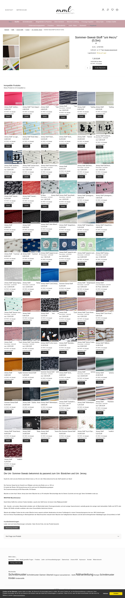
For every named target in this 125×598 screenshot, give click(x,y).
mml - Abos (73, 25)
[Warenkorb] (117, 10)
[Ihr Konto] (103, 10)
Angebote (93, 25)
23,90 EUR (26, 405)
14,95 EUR (99, 345)
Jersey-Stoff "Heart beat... (12, 431)
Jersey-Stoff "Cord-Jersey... (49, 283)
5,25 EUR (26, 139)
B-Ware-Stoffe (111, 22)
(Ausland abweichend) (110, 50)
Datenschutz (65, 559)
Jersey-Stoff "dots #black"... (50, 224)
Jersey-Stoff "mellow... (11, 107)
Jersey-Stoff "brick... (65, 373)
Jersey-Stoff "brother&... (103, 136)
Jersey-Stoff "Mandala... (67, 343)
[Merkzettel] (112, 10)
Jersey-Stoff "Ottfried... (103, 343)
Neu (10, 22)
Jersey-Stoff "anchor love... (31, 165)
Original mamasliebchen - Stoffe (64, 575)
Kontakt (9, 10)
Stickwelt (83, 25)
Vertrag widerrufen (15, 562)
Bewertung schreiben (12, 527)
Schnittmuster (27, 22)
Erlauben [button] (116, 593)
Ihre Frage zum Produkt (13, 536)
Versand (100, 63)
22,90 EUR (99, 375)
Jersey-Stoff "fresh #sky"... (31, 137)
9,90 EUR (26, 315)
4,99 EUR (7, 109)
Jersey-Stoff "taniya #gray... (13, 283)
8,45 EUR (7, 405)
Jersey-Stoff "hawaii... (11, 196)
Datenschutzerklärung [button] (19, 595)
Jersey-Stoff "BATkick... (85, 165)
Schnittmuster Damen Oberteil (40, 575)
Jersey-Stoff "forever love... (49, 165)
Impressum (21, 10)
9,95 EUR (26, 256)
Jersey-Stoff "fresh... (47, 137)
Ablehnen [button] (105, 593)
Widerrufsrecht (97, 559)
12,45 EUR (44, 345)
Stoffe (17, 22)
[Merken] (67, 67)
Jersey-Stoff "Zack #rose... (86, 312)
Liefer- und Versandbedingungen (50, 559)
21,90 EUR (62, 345)
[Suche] (107, 10)
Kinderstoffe (20, 578)
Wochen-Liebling (73, 22)
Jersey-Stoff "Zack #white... (31, 342)
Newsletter (11, 559)
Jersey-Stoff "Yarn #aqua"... (31, 107)
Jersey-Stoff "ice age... (11, 137)
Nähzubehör (61, 25)
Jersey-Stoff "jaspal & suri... (50, 253)
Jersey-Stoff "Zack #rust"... (104, 313)
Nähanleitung (84, 574)
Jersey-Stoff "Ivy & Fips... (86, 431)
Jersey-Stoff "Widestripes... (49, 402)
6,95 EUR (44, 286)
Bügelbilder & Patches (44, 22)
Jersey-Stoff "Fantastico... (67, 401)
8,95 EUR (81, 109)
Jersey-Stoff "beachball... (67, 195)
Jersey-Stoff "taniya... (102, 253)
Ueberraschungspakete (37, 25)
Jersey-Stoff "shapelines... (67, 225)
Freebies (51, 25)
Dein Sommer (59, 22)
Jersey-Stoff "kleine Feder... (86, 342)
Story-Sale (100, 22)
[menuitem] (10, 22)
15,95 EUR (81, 139)
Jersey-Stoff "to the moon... (49, 343)
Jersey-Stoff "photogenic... (86, 195)
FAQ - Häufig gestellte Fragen (24, 559)
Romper (96, 575)
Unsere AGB (74, 559)
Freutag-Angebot (87, 22)
